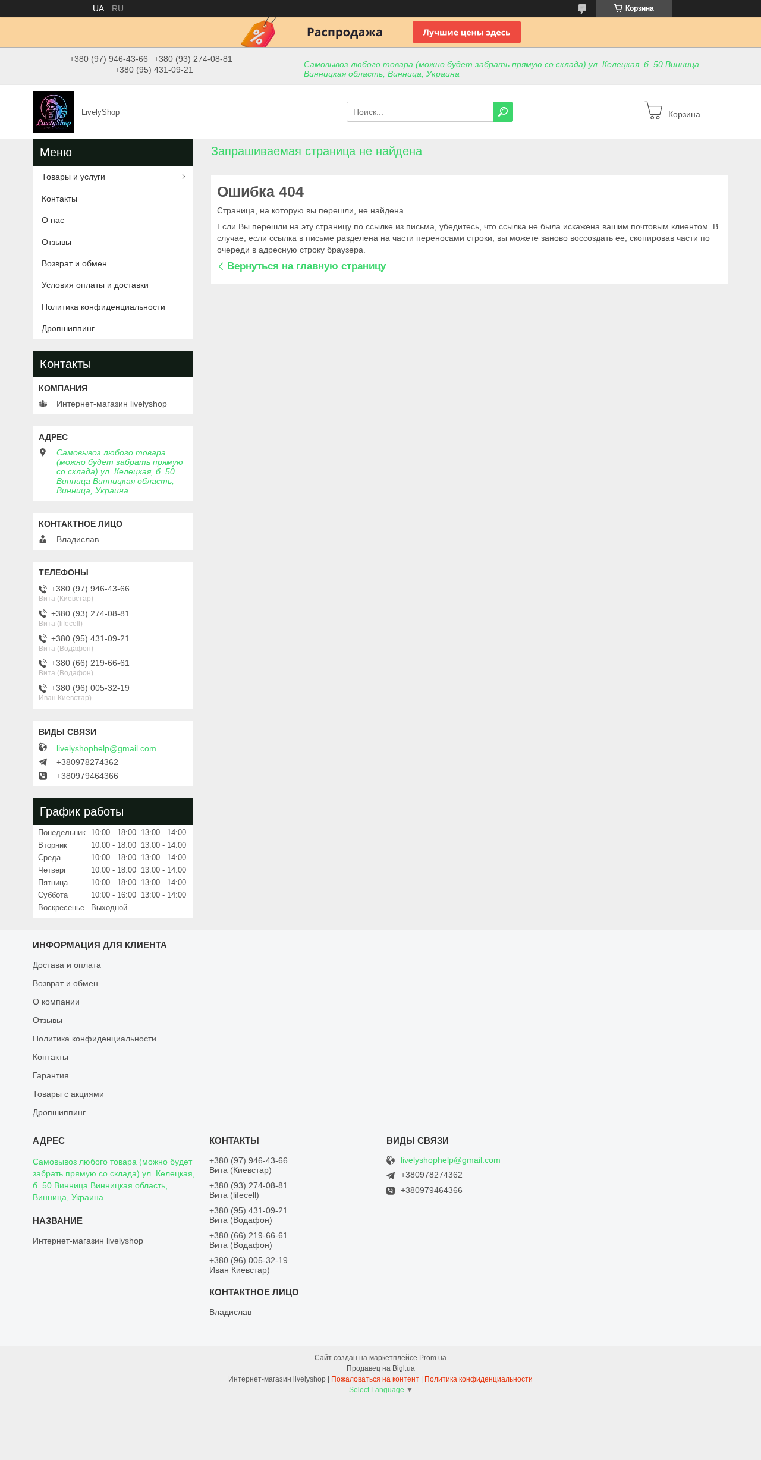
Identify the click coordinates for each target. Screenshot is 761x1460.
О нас (53, 220)
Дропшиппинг (68, 328)
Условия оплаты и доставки (95, 285)
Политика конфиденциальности (103, 306)
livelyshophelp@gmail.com (106, 748)
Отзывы (56, 242)
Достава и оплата (67, 965)
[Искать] (503, 112)
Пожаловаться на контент (375, 1379)
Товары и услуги (73, 176)
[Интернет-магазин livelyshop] (53, 111)
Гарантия (51, 1075)
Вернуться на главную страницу (306, 266)
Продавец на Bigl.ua (381, 1368)
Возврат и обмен (74, 263)
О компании (56, 1001)
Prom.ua (432, 1358)
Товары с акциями (68, 1094)
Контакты (59, 198)
